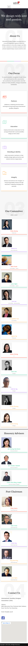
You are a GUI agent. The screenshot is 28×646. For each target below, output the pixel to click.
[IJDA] (17, 3)
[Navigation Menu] (9, 7)
